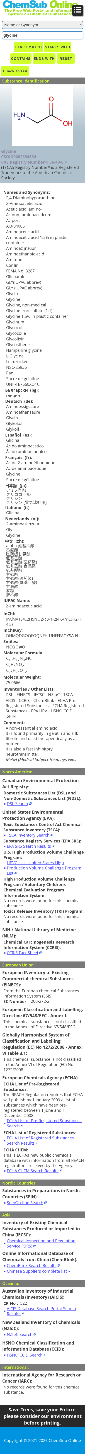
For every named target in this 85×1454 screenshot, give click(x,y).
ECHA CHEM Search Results (32, 1170)
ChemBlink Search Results (31, 1265)
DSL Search (17, 803)
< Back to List (15, 71)
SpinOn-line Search (25, 1202)
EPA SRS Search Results (29, 846)
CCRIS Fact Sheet (22, 952)
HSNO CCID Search (25, 1355)
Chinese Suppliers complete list (37, 1271)
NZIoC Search (19, 1334)
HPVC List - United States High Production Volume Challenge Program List (44, 868)
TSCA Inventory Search (28, 835)
